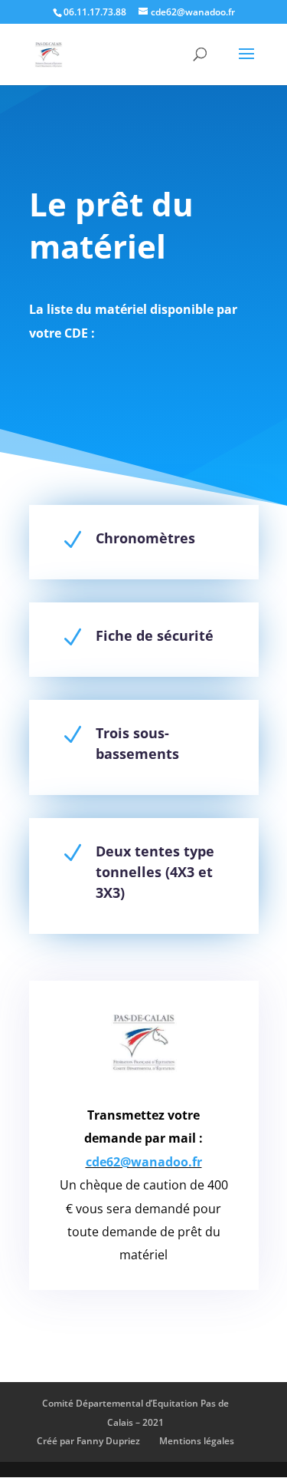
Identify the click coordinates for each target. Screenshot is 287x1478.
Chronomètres (145, 538)
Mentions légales (196, 1440)
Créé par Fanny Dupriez (88, 1440)
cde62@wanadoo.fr (144, 1161)
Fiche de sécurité (155, 635)
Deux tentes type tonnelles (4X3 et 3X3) (155, 872)
